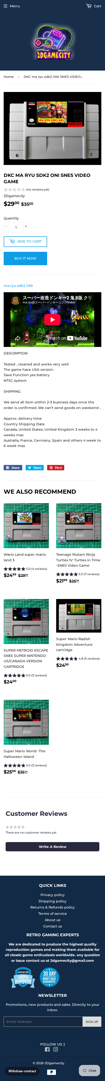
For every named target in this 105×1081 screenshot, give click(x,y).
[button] (26, 190)
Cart (97, 6)
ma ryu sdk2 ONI (18, 285)
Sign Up (92, 1022)
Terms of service (52, 913)
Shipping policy (52, 901)
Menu (15, 6)
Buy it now (25, 258)
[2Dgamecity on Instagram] (55, 1050)
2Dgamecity (54, 1063)
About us (52, 920)
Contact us (52, 926)
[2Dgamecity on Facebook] (47, 1050)
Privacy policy (53, 895)
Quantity (11, 218)
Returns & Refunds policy (52, 907)
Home (9, 77)
